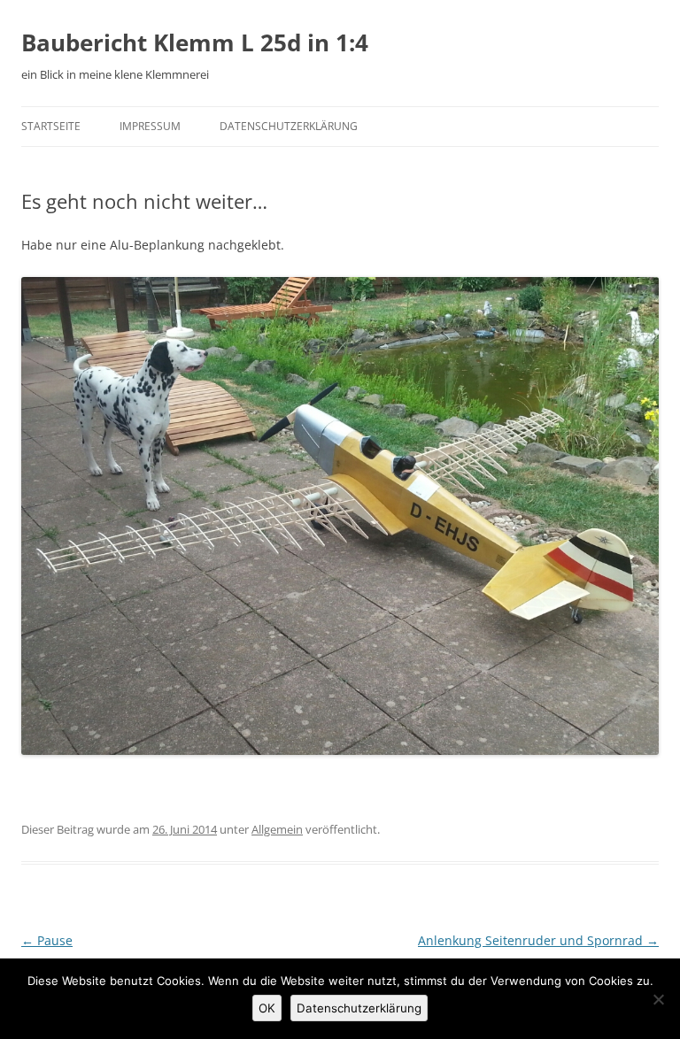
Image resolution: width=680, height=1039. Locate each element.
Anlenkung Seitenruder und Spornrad (538, 940)
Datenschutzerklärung (289, 126)
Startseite (51, 126)
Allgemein (277, 829)
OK (267, 1008)
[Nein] (658, 999)
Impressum (150, 126)
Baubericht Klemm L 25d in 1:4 (194, 42)
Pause (47, 940)
